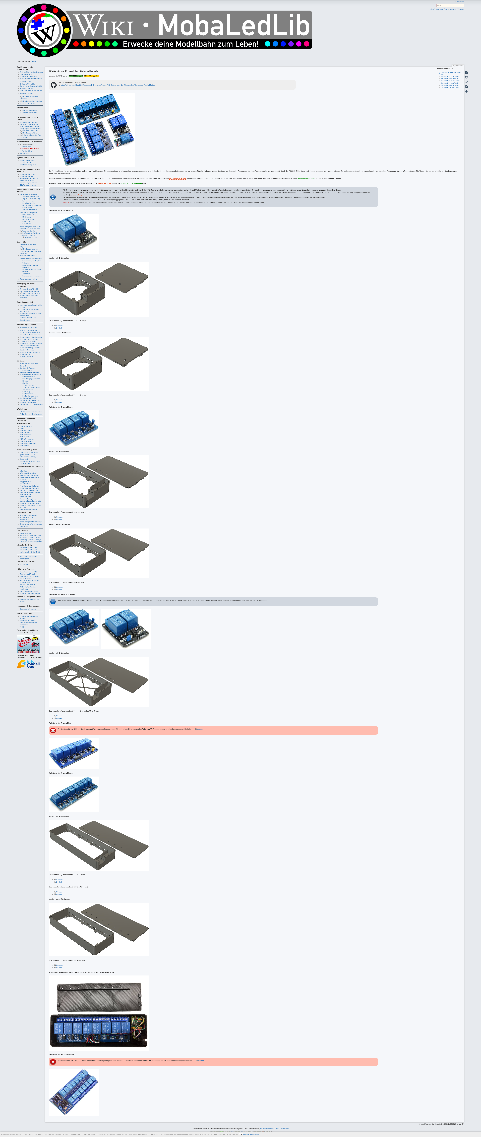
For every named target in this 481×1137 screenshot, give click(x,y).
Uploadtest (26, 263)
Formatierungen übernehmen (32, 205)
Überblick (23, 471)
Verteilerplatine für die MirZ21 (30, 552)
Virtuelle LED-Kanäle (29, 209)
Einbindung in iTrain (27, 176)
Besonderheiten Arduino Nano (30, 477)
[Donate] (225, 1131)
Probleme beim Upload (30, 265)
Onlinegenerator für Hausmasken (31, 404)
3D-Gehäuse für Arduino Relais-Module (450, 73)
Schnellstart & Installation (28, 76)
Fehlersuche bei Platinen (28, 279)
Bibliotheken (26, 267)
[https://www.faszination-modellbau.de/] (28, 644)
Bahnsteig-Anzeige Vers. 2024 (30, 535)
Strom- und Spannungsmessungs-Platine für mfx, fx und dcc (31, 461)
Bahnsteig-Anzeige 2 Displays (30, 540)
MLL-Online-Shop (26, 74)
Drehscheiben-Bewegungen (29, 490)
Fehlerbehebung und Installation (31, 259)
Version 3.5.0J (27, 151)
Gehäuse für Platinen (27, 368)
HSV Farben (26, 223)
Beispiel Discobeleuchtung (29, 339)
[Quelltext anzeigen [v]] (466, 72)
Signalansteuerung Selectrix (29, 348)
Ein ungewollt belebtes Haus (30, 333)
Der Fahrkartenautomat (30, 396)
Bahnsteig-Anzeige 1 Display (30, 538)
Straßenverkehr (27, 389)
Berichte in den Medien (28, 103)
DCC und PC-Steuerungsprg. (30, 492)
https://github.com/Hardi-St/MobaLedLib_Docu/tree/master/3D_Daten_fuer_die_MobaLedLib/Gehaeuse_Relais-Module (108, 85)
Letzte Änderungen (436, 9)
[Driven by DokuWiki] (267, 1131)
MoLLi (22, 428)
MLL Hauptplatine (26, 426)
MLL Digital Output (26, 441)
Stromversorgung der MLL (29, 122)
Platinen (23, 480)
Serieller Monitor (25, 497)
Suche (463, 5)
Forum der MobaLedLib (30, 131)
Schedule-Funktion (28, 203)
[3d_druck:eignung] (76, 76)
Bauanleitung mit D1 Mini (28, 548)
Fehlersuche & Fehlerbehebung (31, 79)
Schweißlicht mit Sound (28, 341)
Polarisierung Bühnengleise (29, 503)
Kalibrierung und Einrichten (29, 488)
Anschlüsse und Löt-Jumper (29, 486)
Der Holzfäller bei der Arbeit (29, 346)
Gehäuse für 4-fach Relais (449, 78)
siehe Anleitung (76, 195)
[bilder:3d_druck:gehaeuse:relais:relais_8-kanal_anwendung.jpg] (99, 1013)
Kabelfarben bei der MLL (28, 572)
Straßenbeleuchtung (27, 350)
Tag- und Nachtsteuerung (31, 199)
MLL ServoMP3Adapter (28, 443)
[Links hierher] (466, 81)
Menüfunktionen (25, 495)
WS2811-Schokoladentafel (131, 183)
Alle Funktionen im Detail (30, 197)
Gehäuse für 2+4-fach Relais (450, 81)
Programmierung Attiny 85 (29, 289)
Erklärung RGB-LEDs (27, 84)
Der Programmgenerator (28, 194)
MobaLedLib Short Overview (32, 101)
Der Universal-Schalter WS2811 (31, 86)
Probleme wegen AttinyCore (31, 261)
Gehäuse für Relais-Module (29, 372)
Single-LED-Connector (307, 178)
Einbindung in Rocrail (27, 174)
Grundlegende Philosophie (29, 475)
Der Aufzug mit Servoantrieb (29, 291)
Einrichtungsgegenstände (31, 379)
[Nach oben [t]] (466, 91)
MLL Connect (24, 437)
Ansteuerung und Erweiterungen (31, 522)
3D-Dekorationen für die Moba (30, 374)
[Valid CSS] (256, 1131)
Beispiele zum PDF (31, 237)
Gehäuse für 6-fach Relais (449, 83)
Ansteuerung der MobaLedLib (30, 227)
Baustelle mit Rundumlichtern (30, 335)
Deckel (59, 328)
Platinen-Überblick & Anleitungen (31, 72)
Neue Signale (29, 385)
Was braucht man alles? (28, 473)
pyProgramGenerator (27, 161)
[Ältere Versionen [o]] (466, 77)
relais (34, 61)
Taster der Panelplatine (28, 499)
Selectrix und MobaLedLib (29, 179)
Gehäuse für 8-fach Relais (449, 85)
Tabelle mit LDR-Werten (28, 574)
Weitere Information (251, 1134)
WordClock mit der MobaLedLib (31, 412)
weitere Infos (24, 153)
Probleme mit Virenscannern (32, 276)
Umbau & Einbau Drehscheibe (30, 501)
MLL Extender (25, 432)
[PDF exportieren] (466, 86)
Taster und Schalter (29, 231)
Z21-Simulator (27, 163)
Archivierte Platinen (26, 94)
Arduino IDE (26, 274)
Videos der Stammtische (28, 113)
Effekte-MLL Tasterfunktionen (30, 229)
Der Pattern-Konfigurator (28, 213)
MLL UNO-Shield (26, 430)
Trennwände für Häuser (28, 402)
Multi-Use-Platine (104, 183)
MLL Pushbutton (25, 435)
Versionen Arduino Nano (28, 255)
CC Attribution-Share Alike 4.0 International (274, 1129)
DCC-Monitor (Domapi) (28, 457)
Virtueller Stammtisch (29, 111)
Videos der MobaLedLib (28, 327)
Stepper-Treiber (25, 482)
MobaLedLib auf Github (30, 133)
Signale (25, 383)
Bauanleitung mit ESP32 (28, 550)
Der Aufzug (26, 392)
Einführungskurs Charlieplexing (31, 337)
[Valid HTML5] (246, 1131)
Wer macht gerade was (28, 621)
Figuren (25, 381)
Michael (200, 729)
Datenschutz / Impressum (28, 609)
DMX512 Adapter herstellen (29, 591)
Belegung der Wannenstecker (30, 129)
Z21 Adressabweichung (28, 185)
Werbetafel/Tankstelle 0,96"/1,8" (31, 542)
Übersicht (460, 9)
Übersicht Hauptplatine (28, 245)
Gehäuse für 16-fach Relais (450, 88)
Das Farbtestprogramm (28, 165)
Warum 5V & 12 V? (26, 88)
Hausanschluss (27, 370)
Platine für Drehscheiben (28, 515)
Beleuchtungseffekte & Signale (30, 505)
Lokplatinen (24, 564)
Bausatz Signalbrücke (32, 387)
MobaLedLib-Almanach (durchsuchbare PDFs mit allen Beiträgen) (30, 251)
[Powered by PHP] (235, 1131)
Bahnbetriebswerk (28, 377)
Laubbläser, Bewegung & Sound (31, 343)
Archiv (22, 627)
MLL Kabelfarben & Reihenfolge (31, 90)
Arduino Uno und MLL (27, 585)
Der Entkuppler (27, 394)
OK (241, 1134)
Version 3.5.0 (26, 147)
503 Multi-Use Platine (177, 178)
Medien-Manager (450, 9)
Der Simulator (27, 207)
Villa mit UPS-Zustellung (28, 331)
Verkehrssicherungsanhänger (30, 352)
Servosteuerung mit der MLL (32, 293)
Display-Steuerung (26, 533)
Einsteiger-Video (26, 82)
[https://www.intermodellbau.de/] (28, 664)
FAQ (21, 247)
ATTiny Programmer (27, 439)
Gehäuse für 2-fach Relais (449, 76)
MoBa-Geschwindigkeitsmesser (31, 414)
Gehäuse (60, 326)
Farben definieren (28, 201)
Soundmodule (25, 484)
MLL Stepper (24, 445)
